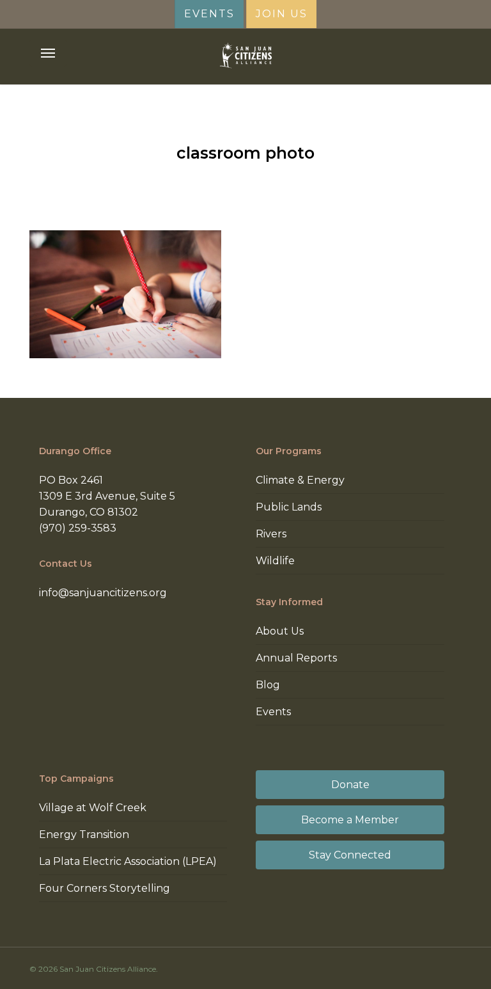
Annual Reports (296, 658)
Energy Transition (84, 834)
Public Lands (289, 507)
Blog (268, 685)
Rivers (271, 534)
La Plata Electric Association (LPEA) (128, 861)
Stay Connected (350, 855)
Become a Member (350, 820)
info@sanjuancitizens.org (103, 593)
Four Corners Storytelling (104, 888)
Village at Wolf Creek (92, 808)
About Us (280, 631)
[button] (47, 53)
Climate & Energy (300, 480)
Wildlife (275, 561)
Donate (350, 785)
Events (273, 712)
